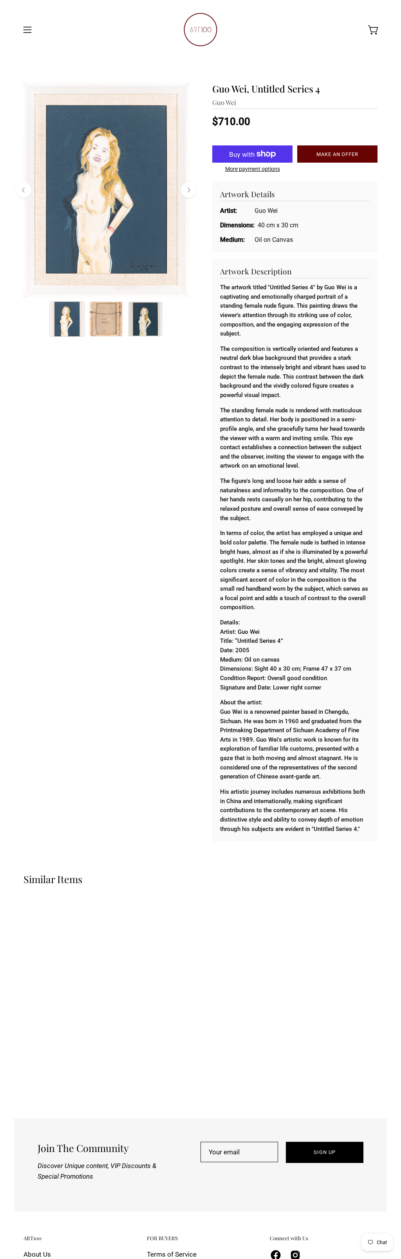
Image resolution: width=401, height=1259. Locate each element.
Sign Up (325, 1152)
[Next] (189, 190)
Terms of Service (172, 1254)
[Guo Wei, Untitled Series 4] (67, 319)
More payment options (252, 169)
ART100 (32, 1238)
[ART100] (200, 29)
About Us (37, 1254)
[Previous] (23, 190)
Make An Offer (337, 154)
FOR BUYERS (162, 1238)
